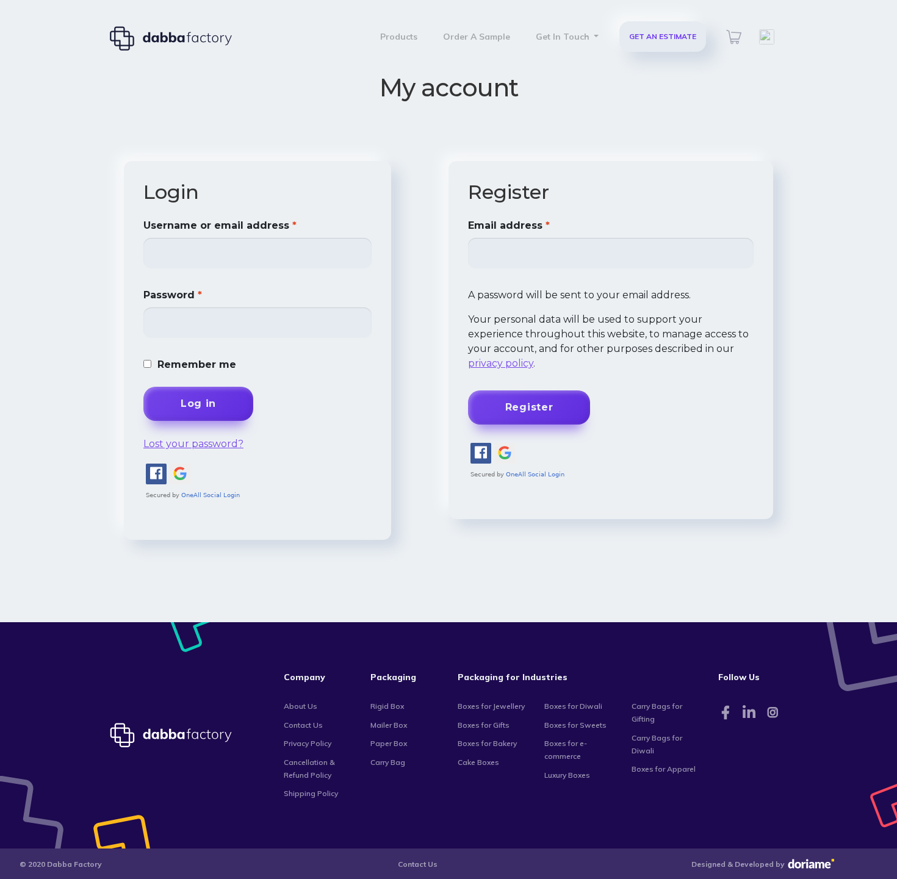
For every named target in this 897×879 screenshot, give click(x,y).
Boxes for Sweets (575, 725)
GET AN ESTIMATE (662, 36)
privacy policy (500, 363)
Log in (198, 403)
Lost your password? (193, 444)
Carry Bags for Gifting (657, 712)
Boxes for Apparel (664, 768)
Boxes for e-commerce (565, 750)
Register (529, 407)
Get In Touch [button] (564, 36)
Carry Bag (387, 762)
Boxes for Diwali (573, 706)
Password (172, 295)
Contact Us (303, 725)
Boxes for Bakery (487, 743)
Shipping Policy (311, 793)
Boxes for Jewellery (491, 706)
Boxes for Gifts (484, 725)
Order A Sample (476, 36)
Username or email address (220, 225)
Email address (509, 225)
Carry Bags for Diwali (657, 744)
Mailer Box (388, 725)
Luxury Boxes (567, 775)
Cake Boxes (478, 762)
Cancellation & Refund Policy (309, 769)
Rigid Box (387, 706)
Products (398, 36)
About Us (300, 706)
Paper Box (388, 743)
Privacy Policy (307, 743)
